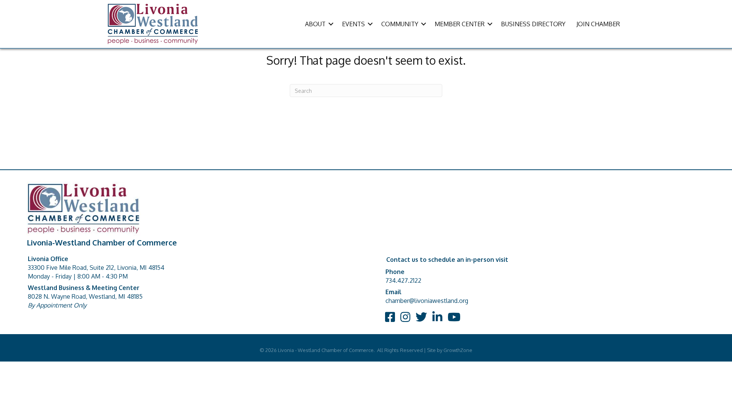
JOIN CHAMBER (598, 24)
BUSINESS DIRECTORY (533, 24)
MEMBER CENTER (460, 24)
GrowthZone (457, 350)
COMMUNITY (399, 24)
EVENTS (353, 24)
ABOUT (315, 24)
